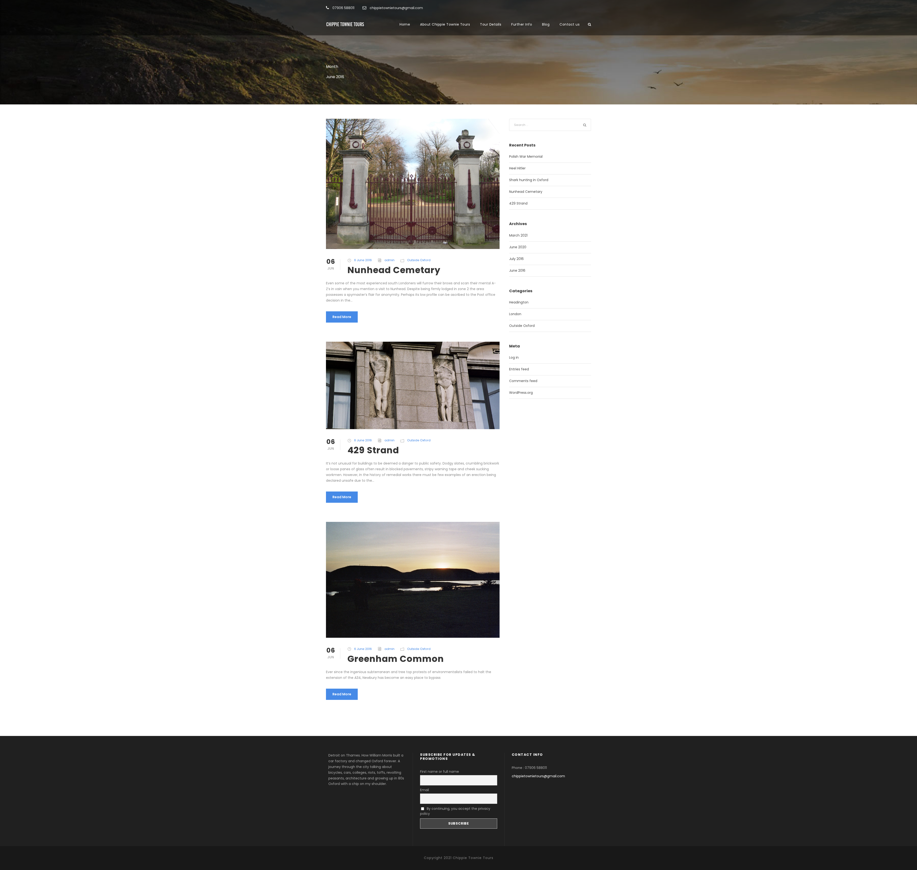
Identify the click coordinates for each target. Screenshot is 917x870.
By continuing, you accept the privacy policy (455, 811)
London (515, 314)
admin (389, 260)
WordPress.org (521, 392)
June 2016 (517, 270)
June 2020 (517, 247)
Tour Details (490, 24)
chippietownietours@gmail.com (538, 776)
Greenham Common (395, 659)
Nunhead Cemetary (393, 270)
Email (424, 790)
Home (405, 24)
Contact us (570, 24)
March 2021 (518, 235)
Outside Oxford (419, 260)
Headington (518, 302)
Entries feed (519, 369)
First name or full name (439, 771)
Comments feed (523, 380)
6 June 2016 (363, 260)
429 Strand (373, 450)
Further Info (521, 24)
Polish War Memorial (526, 156)
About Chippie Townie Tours (445, 24)
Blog (545, 24)
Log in (514, 357)
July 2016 (516, 258)
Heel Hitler (517, 168)
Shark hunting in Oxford (528, 180)
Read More (341, 316)
